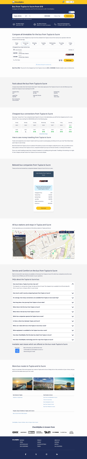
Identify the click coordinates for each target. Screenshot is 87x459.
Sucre (71, 232)
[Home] (18, 2)
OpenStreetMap (67, 258)
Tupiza (63, 232)
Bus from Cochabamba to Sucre (50, 397)
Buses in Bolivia (22, 422)
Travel (39, 446)
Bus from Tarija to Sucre (49, 404)
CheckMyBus (15, 422)
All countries (58, 446)
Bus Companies (24, 446)
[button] (55, 236)
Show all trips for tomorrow (44, 64)
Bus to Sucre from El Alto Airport (20, 413)
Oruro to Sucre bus (48, 399)
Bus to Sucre (35, 422)
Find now (68, 60)
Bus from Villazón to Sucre (49, 406)
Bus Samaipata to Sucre (49, 402)
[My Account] (63, 2)
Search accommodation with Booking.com (22, 19)
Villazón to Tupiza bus (17, 397)
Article (56, 444)
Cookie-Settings (41, 444)
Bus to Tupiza (29, 422)
